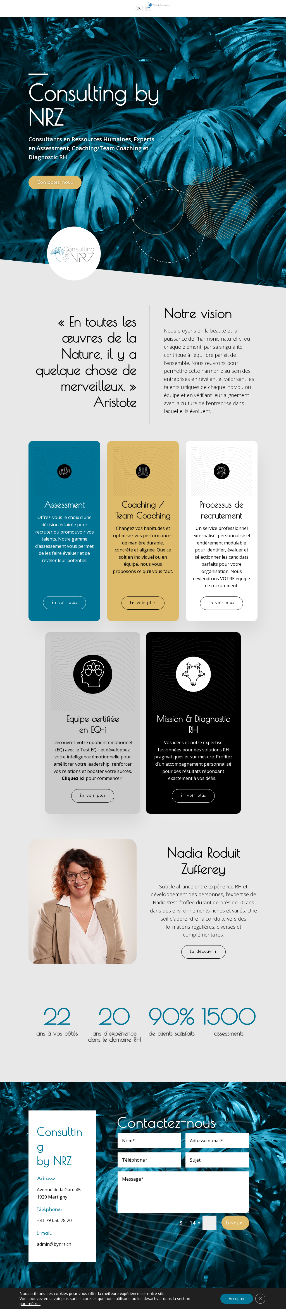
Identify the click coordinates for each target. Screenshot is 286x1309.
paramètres (30, 1303)
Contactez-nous (55, 182)
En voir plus (64, 602)
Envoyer (235, 1222)
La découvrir (203, 951)
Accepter (237, 1298)
